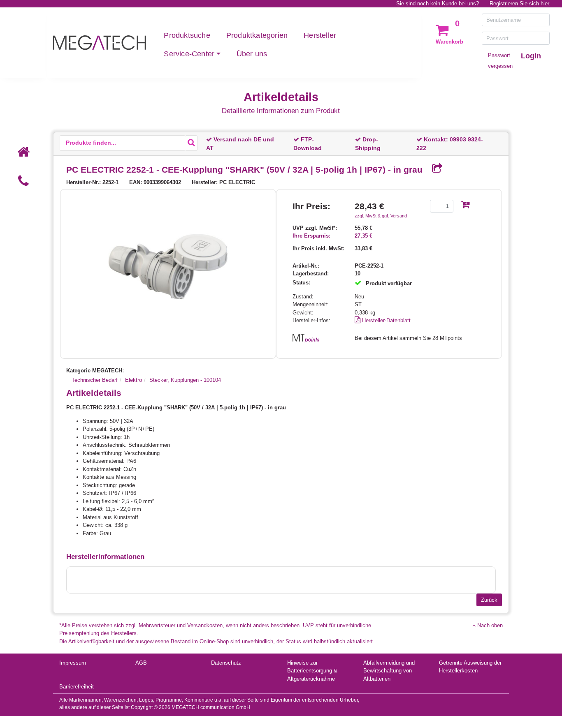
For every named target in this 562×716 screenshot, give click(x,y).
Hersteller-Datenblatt (385, 320)
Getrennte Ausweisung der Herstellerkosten (470, 667)
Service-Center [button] (189, 54)
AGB (141, 663)
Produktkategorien (257, 35)
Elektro (133, 380)
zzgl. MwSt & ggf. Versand (381, 215)
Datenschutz (226, 663)
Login (531, 56)
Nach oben (489, 625)
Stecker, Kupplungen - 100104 (185, 380)
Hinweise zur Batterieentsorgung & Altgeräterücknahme (312, 671)
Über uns (252, 54)
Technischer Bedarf (95, 380)
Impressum (72, 663)
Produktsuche (187, 35)
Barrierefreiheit (76, 687)
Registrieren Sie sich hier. (520, 3)
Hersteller (320, 35)
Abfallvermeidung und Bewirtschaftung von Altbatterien (389, 671)
